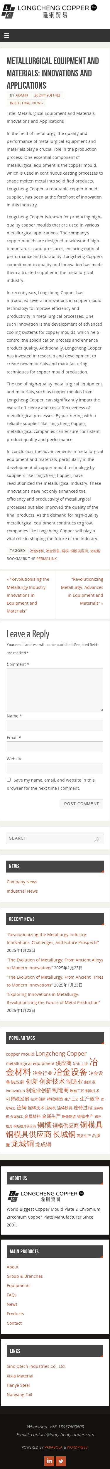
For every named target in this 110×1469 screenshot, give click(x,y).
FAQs (12, 1295)
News (12, 1304)
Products (15, 1314)
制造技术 (92, 1090)
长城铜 (64, 1134)
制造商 (60, 1090)
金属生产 (51, 1116)
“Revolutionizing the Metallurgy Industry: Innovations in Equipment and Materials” (28, 595)
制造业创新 (38, 1090)
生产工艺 (72, 1099)
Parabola (53, 1447)
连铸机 (50, 1107)
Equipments (19, 1285)
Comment (18, 664)
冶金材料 (37, 550)
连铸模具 (64, 1107)
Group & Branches (25, 1276)
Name (14, 716)
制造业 (74, 1081)
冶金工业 (80, 1063)
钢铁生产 (85, 1116)
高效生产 (84, 1135)
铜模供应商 (79, 550)
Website (15, 758)
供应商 (64, 1062)
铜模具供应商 (29, 1134)
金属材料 (32, 1116)
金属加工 (16, 1116)
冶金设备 (53, 550)
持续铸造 (55, 1099)
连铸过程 (83, 1107)
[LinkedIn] (49, 1461)
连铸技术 (36, 1107)
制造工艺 (77, 1090)
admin (22, 95)
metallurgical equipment (30, 1063)
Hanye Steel (18, 1385)
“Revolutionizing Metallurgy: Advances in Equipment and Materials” (82, 591)
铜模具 (91, 1124)
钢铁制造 (69, 1116)
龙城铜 (95, 550)
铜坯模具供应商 (24, 1126)
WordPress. (78, 1447)
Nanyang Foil (19, 1394)
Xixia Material (20, 1376)
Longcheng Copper (61, 1053)
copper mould (20, 1054)
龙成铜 (43, 1144)
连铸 (22, 1107)
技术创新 (38, 1099)
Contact (14, 1323)
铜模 (65, 550)
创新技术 (52, 1081)
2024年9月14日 (47, 95)
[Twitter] (61, 1461)
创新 (32, 1081)
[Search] (97, 840)
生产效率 (90, 1098)
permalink (46, 558)
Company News (22, 881)
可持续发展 (17, 1099)
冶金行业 (43, 1073)
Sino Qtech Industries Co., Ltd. (36, 1366)
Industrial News (26, 103)
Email (14, 737)
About (12, 1267)
